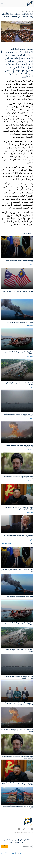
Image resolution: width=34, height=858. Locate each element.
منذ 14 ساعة (30, 512)
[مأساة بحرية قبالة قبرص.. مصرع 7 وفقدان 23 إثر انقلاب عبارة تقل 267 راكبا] (17, 339)
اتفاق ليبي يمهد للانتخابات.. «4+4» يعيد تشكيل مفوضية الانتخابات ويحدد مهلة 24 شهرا (19, 704)
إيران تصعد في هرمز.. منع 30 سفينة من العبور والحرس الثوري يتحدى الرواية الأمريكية (18, 415)
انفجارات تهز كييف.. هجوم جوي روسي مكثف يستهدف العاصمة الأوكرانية (19, 446)
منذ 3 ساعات (30, 265)
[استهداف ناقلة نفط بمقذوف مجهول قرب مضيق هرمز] (17, 309)
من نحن (20, 853)
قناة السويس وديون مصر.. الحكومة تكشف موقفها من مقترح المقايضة (18, 807)
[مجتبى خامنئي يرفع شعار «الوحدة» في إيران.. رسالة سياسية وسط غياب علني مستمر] (17, 463)
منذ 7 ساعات (30, 388)
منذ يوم (31, 540)
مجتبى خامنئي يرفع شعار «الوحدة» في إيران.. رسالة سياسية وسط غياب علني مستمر (18, 477)
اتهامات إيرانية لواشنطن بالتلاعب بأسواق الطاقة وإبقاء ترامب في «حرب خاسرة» (18, 536)
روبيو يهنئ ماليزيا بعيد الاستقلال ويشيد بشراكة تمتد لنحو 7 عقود (18, 292)
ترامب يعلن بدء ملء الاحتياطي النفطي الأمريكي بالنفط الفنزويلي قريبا (19, 261)
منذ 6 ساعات (30, 357)
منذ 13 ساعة (30, 481)
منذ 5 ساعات (30, 326)
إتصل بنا (14, 853)
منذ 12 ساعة (30, 450)
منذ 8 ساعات (30, 419)
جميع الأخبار (7, 543)
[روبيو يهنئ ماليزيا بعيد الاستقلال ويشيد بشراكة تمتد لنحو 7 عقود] (17, 278)
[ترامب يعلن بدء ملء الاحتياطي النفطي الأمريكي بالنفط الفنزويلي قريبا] (17, 247)
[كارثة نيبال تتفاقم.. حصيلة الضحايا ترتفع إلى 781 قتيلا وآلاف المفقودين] (17, 370)
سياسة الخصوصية (5, 853)
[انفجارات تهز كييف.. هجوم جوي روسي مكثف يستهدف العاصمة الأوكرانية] (17, 432)
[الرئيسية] (29, 3)
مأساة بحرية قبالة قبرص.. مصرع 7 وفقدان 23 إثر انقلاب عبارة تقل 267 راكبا (17, 353)
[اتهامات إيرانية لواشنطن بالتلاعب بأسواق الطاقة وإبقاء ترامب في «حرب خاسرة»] (17, 524)
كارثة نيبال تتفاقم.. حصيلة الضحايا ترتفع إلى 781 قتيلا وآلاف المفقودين (18, 384)
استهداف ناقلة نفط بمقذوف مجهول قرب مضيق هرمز (20, 322)
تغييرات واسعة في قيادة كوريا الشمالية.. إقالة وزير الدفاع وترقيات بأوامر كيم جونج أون (19, 508)
